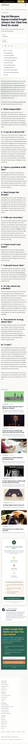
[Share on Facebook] (2, 45)
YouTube (19, 731)
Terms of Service (4, 739)
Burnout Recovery (4, 704)
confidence (4, 206)
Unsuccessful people (20, 102)
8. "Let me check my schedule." (10, 70)
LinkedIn (23, 731)
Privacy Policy (11, 739)
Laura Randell (5, 36)
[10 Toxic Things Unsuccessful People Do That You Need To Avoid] (14, 471)
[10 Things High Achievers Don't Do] (14, 495)
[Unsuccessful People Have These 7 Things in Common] (14, 396)
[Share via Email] (11, 45)
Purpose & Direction (5, 708)
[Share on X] (8, 45)
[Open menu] (25, 5)
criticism (23, 122)
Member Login (3, 726)
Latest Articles (4, 721)
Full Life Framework (5, 686)
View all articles (9, 619)
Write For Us (3, 724)
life (10, 310)
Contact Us (3, 719)
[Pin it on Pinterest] (5, 45)
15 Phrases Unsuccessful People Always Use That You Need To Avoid (13, 431)
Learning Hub (3, 699)
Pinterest (13, 731)
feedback (18, 229)
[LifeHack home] (5, 5)
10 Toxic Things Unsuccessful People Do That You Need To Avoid (13, 481)
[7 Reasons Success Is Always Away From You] (14, 517)
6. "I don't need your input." (9, 65)
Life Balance (3, 687)
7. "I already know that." (8, 67)
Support (2, 728)
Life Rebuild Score (4, 684)
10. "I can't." (5, 74)
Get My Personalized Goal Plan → (14, 598)
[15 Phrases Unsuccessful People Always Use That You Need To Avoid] (14, 420)
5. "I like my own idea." (8, 62)
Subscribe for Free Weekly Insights (14, 662)
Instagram (8, 731)
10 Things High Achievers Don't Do (13, 505)
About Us (3, 717)
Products (3, 692)
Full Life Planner (4, 697)
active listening (20, 272)
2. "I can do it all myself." (8, 55)
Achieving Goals (4, 689)
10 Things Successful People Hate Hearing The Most (12, 458)
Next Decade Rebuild (5, 711)
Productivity (7, 9)
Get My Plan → (21, 1)
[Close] (26, 1)
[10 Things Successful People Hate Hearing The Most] (14, 446)
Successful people (19, 85)
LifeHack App (3, 693)
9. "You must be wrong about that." (11, 72)
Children (20, 335)
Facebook (3, 731)
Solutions (3, 703)
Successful (17, 141)
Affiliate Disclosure (18, 739)
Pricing (2, 700)
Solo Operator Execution (6, 713)
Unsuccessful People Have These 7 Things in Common (13, 407)
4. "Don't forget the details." (9, 60)
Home (2, 9)
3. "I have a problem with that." (10, 57)
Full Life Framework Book (6, 695)
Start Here (4, 681)
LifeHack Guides (4, 682)
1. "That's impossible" (8, 53)
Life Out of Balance (4, 710)
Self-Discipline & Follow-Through (7, 706)
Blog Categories (4, 722)
